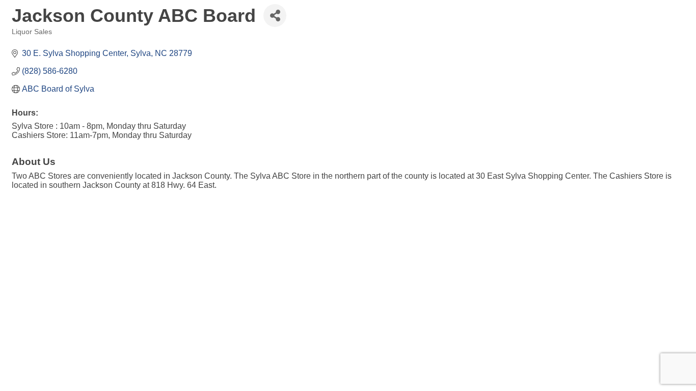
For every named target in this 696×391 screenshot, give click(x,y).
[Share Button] (274, 15)
